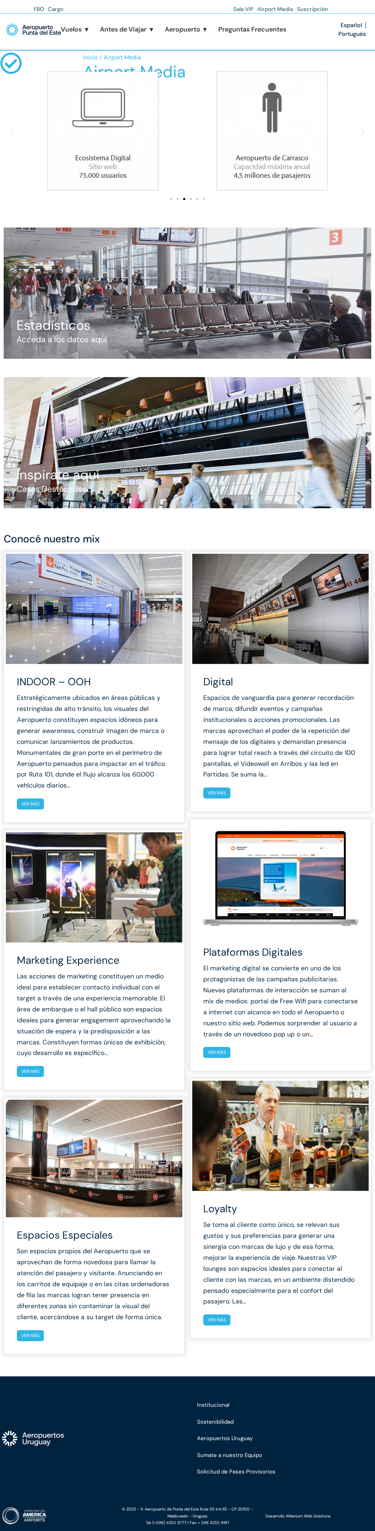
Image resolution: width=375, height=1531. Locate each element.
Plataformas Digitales (252, 952)
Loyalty (220, 1208)
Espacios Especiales (65, 1235)
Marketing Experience (68, 960)
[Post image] (94, 609)
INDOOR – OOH (54, 682)
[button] (12, 133)
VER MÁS (30, 804)
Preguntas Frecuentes (252, 29)
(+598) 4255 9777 (169, 1522)
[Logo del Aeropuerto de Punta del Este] (33, 29)
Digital (218, 682)
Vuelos (74, 29)
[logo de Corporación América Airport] (54, 1516)
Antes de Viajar (126, 29)
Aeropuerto (186, 29)
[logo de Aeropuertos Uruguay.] (47, 1438)
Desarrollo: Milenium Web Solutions (298, 1516)
